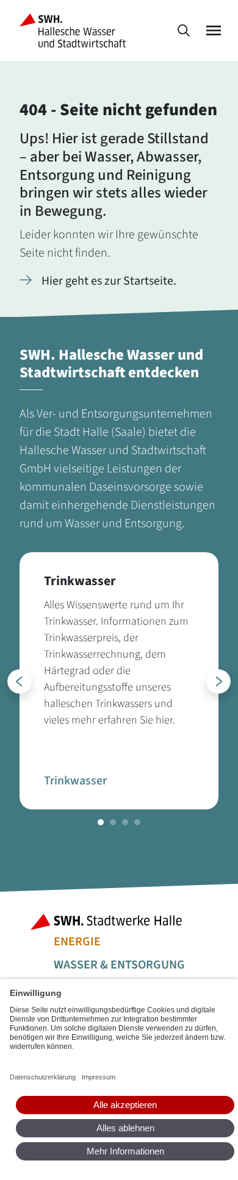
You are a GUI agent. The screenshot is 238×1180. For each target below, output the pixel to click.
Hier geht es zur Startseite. (108, 281)
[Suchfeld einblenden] (183, 31)
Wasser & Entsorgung (119, 964)
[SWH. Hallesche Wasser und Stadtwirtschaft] (75, 30)
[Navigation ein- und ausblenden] (213, 31)
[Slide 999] (101, 822)
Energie (77, 941)
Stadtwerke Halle (119, 922)
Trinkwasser (75, 780)
